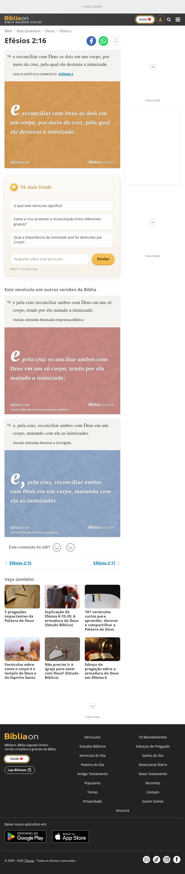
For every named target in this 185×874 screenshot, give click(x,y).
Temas (92, 792)
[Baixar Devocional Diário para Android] (25, 837)
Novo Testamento (153, 773)
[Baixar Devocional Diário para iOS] (70, 837)
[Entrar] (160, 19)
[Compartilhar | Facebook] (91, 41)
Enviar (103, 259)
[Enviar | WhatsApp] (103, 41)
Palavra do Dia (92, 764)
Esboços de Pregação (153, 746)
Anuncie (122, 810)
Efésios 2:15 (20, 563)
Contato (152, 792)
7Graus (29, 861)
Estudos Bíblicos (92, 746)
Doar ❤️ (16, 759)
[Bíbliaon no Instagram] (166, 859)
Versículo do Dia (92, 755)
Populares (93, 783)
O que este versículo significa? (38, 205)
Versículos (92, 737)
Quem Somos (153, 801)
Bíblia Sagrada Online (23, 22)
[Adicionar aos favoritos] (115, 40)
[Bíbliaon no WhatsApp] (146, 859)
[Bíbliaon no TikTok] (156, 859)
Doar (145, 19)
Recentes (152, 783)
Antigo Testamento (92, 773)
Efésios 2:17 (104, 563)
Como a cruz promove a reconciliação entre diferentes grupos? (57, 221)
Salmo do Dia (152, 755)
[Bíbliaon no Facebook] (176, 859)
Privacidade (92, 801)
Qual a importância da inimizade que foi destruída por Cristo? (58, 239)
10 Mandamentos (153, 737)
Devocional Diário (153, 764)
